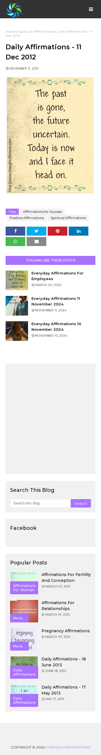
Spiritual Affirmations (36, 31)
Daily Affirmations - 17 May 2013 (64, 690)
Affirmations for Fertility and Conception (66, 577)
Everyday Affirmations (67, 747)
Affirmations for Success (42, 211)
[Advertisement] (50, 419)
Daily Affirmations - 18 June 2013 (64, 661)
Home (10, 31)
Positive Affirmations (27, 218)
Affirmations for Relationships (58, 605)
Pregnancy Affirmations (66, 630)
